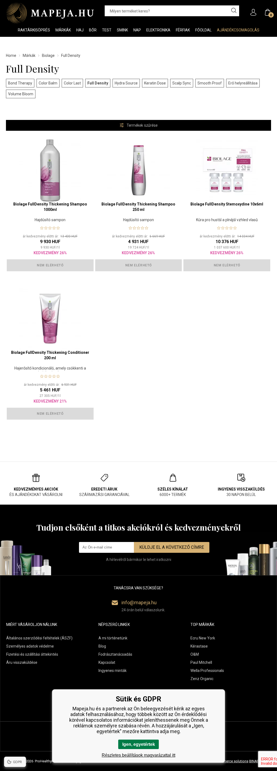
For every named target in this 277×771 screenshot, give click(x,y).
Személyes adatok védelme (30, 646)
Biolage (48, 55)
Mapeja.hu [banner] (50, 13)
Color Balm (48, 83)
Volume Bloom (20, 94)
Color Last (72, 83)
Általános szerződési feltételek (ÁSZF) (39, 638)
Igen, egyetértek (138, 744)
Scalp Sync (181, 83)
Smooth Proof (209, 83)
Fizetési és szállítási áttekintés (32, 654)
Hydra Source (126, 83)
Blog (102, 646)
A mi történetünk (112, 638)
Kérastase (199, 646)
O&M (194, 654)
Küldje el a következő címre (171, 547)
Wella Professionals (207, 670)
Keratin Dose (155, 83)
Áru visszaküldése (21, 662)
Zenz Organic (201, 679)
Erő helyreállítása (243, 83)
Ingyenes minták (112, 670)
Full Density (97, 83)
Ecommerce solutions (231, 761)
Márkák (29, 55)
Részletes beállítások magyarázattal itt (138, 755)
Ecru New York (202, 638)
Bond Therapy (20, 83)
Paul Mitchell (201, 662)
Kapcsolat (106, 662)
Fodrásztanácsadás (115, 654)
